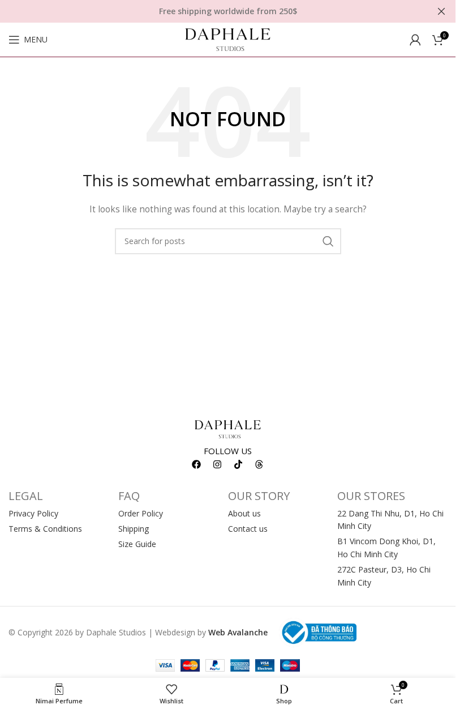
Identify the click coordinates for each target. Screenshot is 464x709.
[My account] (415, 39)
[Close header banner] (441, 11)
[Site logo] (227, 38)
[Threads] (259, 464)
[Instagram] (217, 464)
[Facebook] (196, 464)
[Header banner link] (228, 11)
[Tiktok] (238, 464)
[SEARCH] (328, 241)
